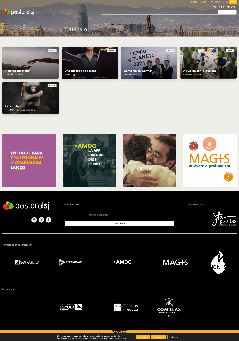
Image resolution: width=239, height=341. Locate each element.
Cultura (203, 2)
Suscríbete (119, 223)
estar (221, 7)
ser (214, 7)
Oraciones (215, 2)
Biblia (225, 2)
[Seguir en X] (41, 220)
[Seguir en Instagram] (34, 220)
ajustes (124, 338)
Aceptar (142, 337)
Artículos (193, 2)
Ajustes (174, 337)
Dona (233, 2)
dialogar (231, 7)
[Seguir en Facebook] (48, 220)
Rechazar (158, 337)
